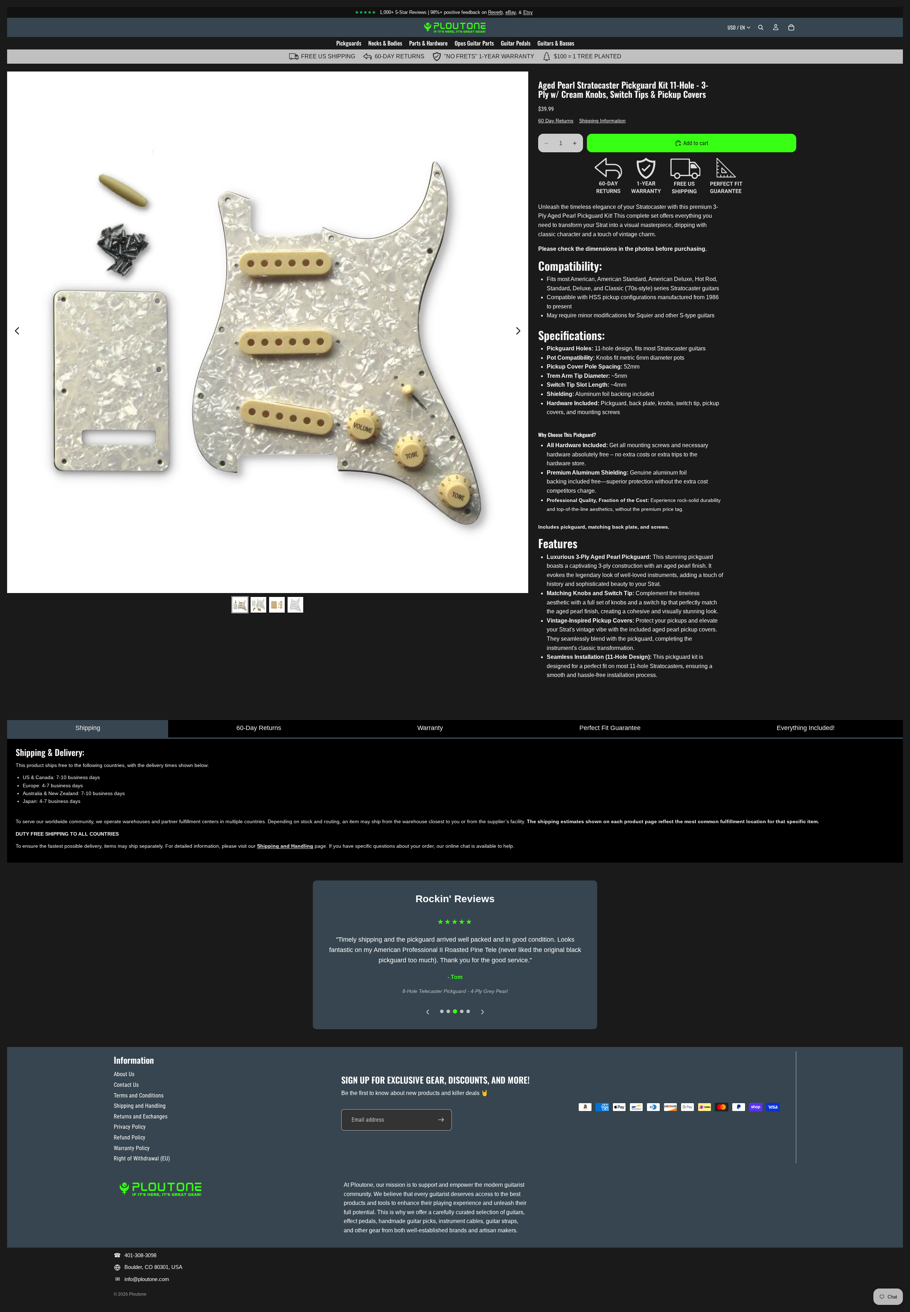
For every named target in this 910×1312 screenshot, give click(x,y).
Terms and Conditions (139, 1095)
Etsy (528, 12)
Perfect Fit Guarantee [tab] (610, 727)
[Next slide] (520, 332)
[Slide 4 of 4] (295, 605)
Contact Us (126, 1084)
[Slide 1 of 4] (240, 605)
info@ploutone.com (146, 1279)
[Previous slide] (15, 332)
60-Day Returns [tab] (258, 727)
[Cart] (791, 27)
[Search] (761, 27)
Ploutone (137, 1294)
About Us (124, 1074)
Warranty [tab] (430, 727)
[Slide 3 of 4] (277, 605)
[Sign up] (441, 1119)
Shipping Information (602, 120)
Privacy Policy (130, 1126)
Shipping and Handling (140, 1105)
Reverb (495, 12)
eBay (510, 12)
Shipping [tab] (87, 727)
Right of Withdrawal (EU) (142, 1158)
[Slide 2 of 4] (258, 605)
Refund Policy (129, 1137)
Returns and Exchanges (140, 1116)
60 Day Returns (555, 120)
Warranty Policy (132, 1148)
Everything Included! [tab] (806, 727)
